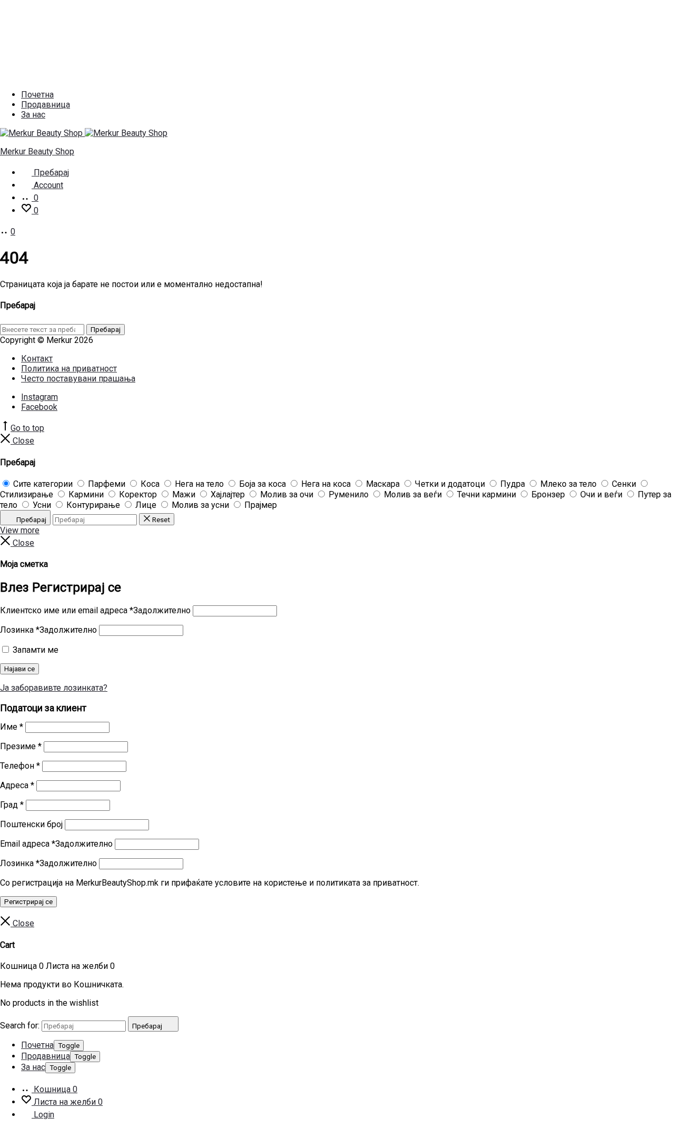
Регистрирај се (28, 902)
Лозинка (48, 630)
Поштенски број (31, 824)
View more (19, 530)
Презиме (21, 746)
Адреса (17, 785)
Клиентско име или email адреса (95, 610)
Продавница (45, 105)
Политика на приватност (69, 369)
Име (11, 727)
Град (12, 805)
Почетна (37, 95)
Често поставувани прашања (78, 379)
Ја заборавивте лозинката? (53, 688)
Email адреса (56, 844)
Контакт (37, 359)
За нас (33, 115)
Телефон (20, 766)
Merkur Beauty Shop (37, 151)
